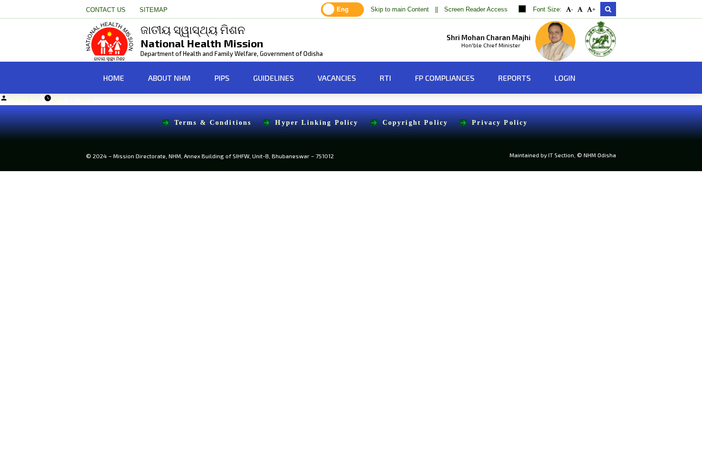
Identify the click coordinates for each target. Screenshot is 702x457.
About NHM (169, 77)
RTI (385, 77)
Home (112, 77)
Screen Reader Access (476, 9)
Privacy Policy (500, 122)
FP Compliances (444, 77)
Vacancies (337, 77)
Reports (514, 77)
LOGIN (564, 77)
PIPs (221, 77)
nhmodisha (25, 99)
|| (436, 9)
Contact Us (106, 10)
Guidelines (273, 77)
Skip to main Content (400, 9)
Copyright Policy (415, 122)
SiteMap (153, 10)
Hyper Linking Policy (316, 122)
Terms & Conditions (213, 122)
